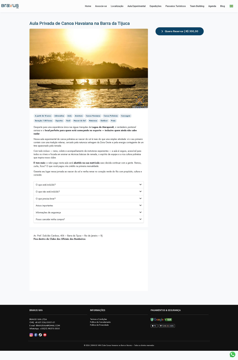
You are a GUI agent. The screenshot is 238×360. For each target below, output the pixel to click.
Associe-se (101, 6)
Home (88, 6)
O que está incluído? (46, 184)
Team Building (197, 6)
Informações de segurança (48, 212)
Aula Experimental (137, 6)
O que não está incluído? (48, 191)
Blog (222, 6)
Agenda (212, 6)
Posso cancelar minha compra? (50, 219)
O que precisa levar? (46, 198)
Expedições (155, 6)
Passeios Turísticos (176, 6)
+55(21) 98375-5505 (50, 328)
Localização (117, 6)
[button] (89, 184)
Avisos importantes (44, 205)
